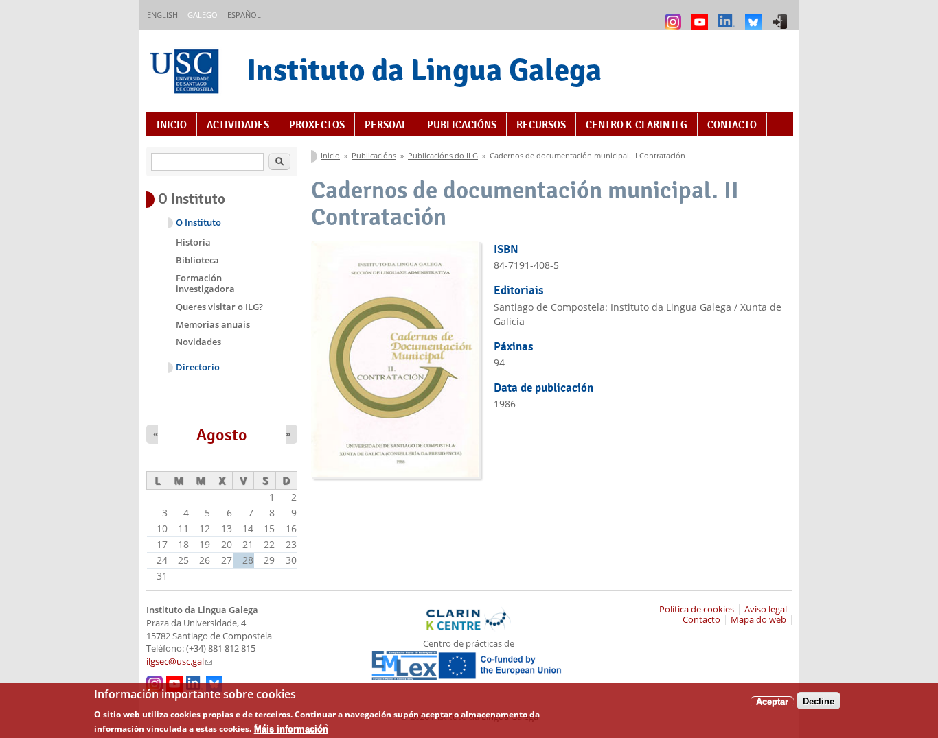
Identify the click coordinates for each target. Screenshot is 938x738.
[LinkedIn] (728, 15)
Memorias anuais (213, 324)
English (162, 15)
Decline (818, 700)
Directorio (198, 367)
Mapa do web (758, 620)
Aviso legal (765, 609)
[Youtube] (701, 15)
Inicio (172, 125)
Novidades (198, 341)
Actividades (238, 125)
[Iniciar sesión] (782, 15)
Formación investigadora (205, 283)
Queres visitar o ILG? (219, 306)
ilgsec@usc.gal (179, 661)
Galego (202, 15)
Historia (193, 242)
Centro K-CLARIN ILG (636, 125)
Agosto (221, 434)
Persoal (386, 125)
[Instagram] (675, 15)
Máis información (291, 728)
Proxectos (317, 125)
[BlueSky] (755, 15)
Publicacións (461, 125)
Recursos (541, 125)
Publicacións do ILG (443, 155)
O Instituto (198, 222)
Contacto (732, 125)
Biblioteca (197, 260)
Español (244, 15)
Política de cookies (696, 609)
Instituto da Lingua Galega (424, 69)
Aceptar (772, 700)
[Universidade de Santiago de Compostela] (186, 73)
